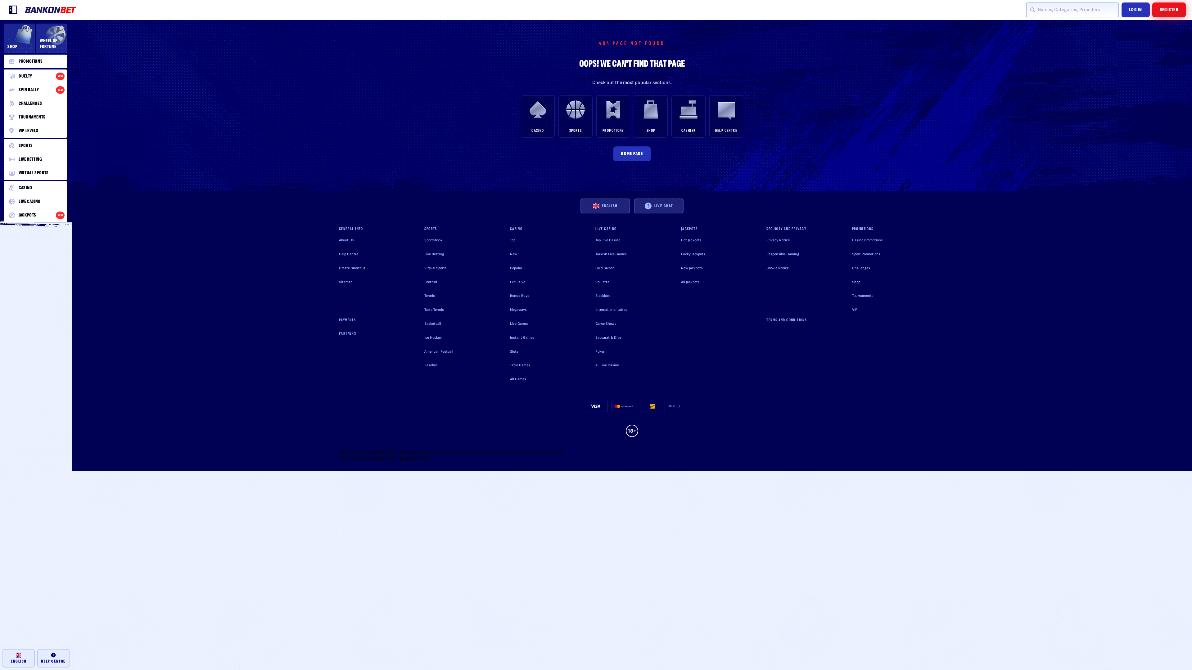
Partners (347, 333)
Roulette (602, 282)
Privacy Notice (778, 240)
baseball (431, 365)
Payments (347, 320)
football (430, 282)
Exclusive (517, 282)
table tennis (434, 309)
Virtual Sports (435, 268)
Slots (514, 351)
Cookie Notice (777, 268)
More (672, 406)
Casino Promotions (867, 240)
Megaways (518, 309)
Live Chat (663, 205)
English (610, 205)
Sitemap (345, 282)
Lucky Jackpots (693, 254)
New (513, 254)
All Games (518, 379)
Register (1169, 10)
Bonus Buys (519, 295)
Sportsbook (433, 240)
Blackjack (603, 295)
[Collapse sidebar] (13, 10)
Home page (632, 154)
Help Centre (348, 254)
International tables (611, 309)
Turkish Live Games (611, 254)
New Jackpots (692, 268)
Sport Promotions (866, 254)
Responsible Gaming (782, 254)
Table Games (520, 365)
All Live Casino (607, 365)
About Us (346, 240)
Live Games (519, 323)
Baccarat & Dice (608, 337)
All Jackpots (690, 282)
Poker (599, 351)
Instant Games (522, 337)
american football (438, 351)
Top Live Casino (607, 240)
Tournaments (863, 295)
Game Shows (605, 323)
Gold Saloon (605, 268)
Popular (516, 268)
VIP (854, 309)
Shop (856, 282)
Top (512, 240)
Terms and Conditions (786, 320)
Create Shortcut (352, 268)
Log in (1135, 10)
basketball (432, 323)
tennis (429, 295)
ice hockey (433, 337)
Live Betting (434, 254)
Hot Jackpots (691, 240)
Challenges (861, 268)
